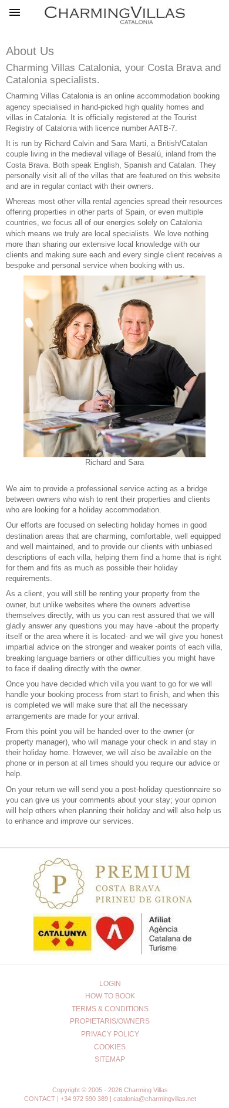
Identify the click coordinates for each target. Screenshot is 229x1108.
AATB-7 (162, 128)
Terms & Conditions (110, 1009)
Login (110, 984)
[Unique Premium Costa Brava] (112, 906)
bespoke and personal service (56, 265)
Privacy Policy (110, 1034)
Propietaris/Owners (110, 1021)
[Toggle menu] (15, 15)
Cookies (110, 1047)
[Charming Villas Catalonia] (114, 13)
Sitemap (110, 1059)
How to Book (110, 996)
